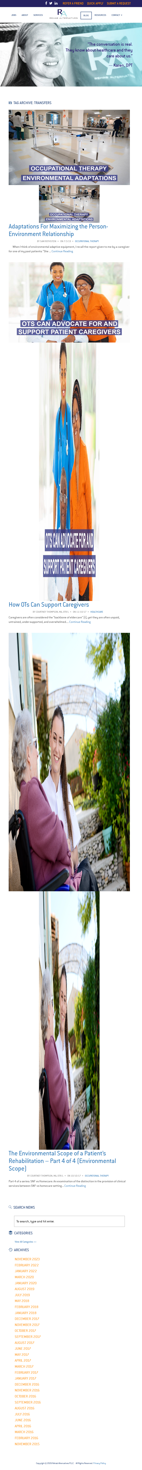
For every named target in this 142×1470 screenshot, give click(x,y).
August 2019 (24, 1289)
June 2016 (23, 1420)
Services (38, 15)
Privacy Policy (99, 1463)
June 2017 (23, 1348)
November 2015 (27, 1444)
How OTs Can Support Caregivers (49, 604)
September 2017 (28, 1337)
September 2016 (28, 1402)
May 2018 (22, 1301)
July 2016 (22, 1414)
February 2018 (26, 1307)
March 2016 (24, 1432)
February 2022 (27, 1265)
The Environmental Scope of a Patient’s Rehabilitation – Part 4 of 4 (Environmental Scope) (62, 1161)
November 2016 (27, 1390)
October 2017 (25, 1331)
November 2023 (27, 1259)
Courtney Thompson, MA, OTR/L (52, 611)
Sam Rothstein (48, 241)
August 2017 (24, 1343)
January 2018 (26, 1313)
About (25, 15)
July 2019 (22, 1295)
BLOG (86, 15)
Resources (100, 15)
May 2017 (22, 1354)
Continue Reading (62, 251)
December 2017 (27, 1319)
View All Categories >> (25, 1241)
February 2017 (26, 1372)
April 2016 (23, 1426)
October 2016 (25, 1396)
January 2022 (26, 1271)
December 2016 (27, 1384)
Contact (116, 15)
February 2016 (26, 1438)
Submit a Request (119, 3)
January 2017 (25, 1378)
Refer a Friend (73, 3)
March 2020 (24, 1277)
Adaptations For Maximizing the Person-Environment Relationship (58, 230)
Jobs (13, 15)
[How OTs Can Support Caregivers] (69, 340)
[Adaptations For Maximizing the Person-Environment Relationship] (69, 183)
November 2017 (27, 1325)
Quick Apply (95, 3)
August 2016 (24, 1408)
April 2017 (23, 1360)
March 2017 (24, 1366)
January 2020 (26, 1283)
